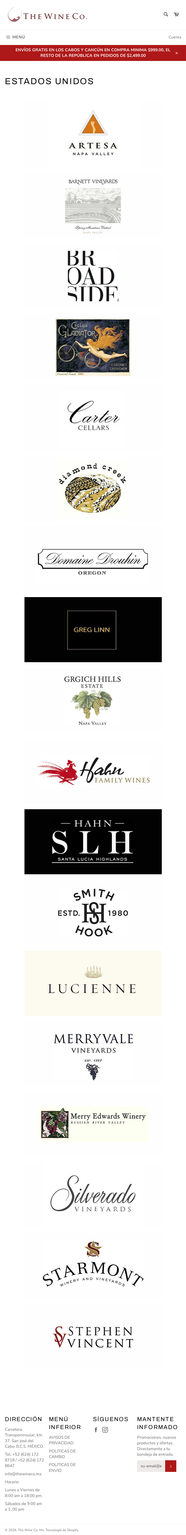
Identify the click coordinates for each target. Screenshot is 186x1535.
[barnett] (93, 205)
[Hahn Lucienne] (93, 983)
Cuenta (175, 37)
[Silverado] (93, 1195)
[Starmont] (93, 1265)
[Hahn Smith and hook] (93, 912)
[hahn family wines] (93, 771)
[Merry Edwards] (93, 1124)
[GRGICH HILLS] (93, 700)
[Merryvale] (93, 1053)
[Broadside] (93, 276)
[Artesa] (93, 134)
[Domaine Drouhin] (93, 559)
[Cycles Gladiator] (93, 346)
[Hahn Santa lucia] (93, 841)
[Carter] (93, 417)
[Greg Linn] (93, 629)
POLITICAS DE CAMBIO (62, 1454)
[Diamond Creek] (93, 488)
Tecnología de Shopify (62, 1530)
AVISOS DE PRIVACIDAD (61, 1440)
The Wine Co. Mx (31, 1530)
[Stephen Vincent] (93, 1336)
